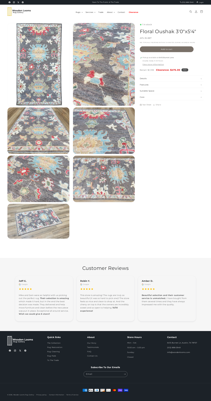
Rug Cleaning (53, 351)
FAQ (89, 351)
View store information (153, 64)
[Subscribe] (124, 374)
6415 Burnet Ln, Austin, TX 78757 (182, 343)
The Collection (53, 343)
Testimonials (93, 347)
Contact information (56, 395)
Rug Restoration (54, 347)
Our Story (91, 343)
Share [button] (158, 105)
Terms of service (72, 395)
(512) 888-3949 (187, 2)
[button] (79, 12)
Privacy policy (41, 395)
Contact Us (92, 356)
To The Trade (53, 360)
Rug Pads (51, 356)
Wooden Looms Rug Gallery (23, 395)
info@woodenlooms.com (178, 352)
